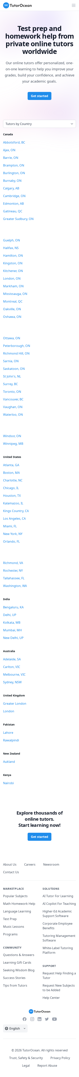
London (8, 711)
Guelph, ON (11, 240)
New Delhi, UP (13, 638)
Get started (39, 96)
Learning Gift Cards (17, 962)
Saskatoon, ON (14, 369)
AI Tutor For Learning (58, 896)
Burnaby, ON (12, 181)
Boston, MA (11, 473)
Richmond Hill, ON (16, 353)
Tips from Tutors (15, 985)
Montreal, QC (12, 301)
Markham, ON (13, 286)
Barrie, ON (10, 158)
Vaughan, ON (12, 407)
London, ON (12, 278)
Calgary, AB (11, 188)
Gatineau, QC (12, 211)
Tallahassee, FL (13, 578)
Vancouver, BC (13, 399)
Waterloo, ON (13, 414)
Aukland (9, 762)
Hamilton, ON (13, 255)
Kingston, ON (12, 263)
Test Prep (10, 919)
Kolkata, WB (11, 622)
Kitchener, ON (13, 271)
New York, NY (12, 534)
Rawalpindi (11, 740)
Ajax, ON (9, 150)
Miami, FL (10, 526)
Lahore (8, 732)
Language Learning (17, 911)
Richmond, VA (13, 563)
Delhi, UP (9, 615)
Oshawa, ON (12, 317)
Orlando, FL (11, 541)
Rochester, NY (13, 570)
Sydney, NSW (12, 682)
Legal (26, 1065)
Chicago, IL (11, 488)
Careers (29, 864)
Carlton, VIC (11, 667)
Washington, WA (15, 586)
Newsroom (51, 864)
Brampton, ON (13, 165)
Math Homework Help (19, 904)
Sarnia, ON (11, 361)
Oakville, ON (12, 309)
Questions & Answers (18, 955)
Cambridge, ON (14, 196)
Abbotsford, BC (14, 142)
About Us (9, 864)
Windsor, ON (12, 436)
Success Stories (14, 978)
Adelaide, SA (12, 659)
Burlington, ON (14, 173)
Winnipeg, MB (13, 444)
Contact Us (11, 872)
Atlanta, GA (11, 465)
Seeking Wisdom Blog (19, 970)
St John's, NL (12, 376)
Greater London (14, 703)
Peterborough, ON (16, 346)
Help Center (51, 998)
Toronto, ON (12, 392)
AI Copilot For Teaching (59, 904)
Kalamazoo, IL (13, 503)
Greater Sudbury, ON (18, 219)
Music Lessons (13, 926)
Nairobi (8, 783)
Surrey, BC (10, 384)
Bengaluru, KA (13, 607)
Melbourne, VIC (14, 674)
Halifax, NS (11, 248)
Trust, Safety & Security (26, 1058)
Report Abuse (47, 1065)
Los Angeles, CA (14, 518)
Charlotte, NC (12, 480)
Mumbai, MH (12, 630)
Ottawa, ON (11, 338)
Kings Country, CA (16, 511)
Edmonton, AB (13, 203)
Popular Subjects (15, 896)
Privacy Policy (60, 1058)
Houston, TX (12, 495)
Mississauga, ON (15, 294)
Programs (10, 934)
